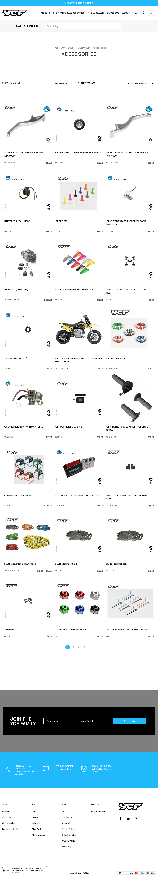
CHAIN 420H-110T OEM (116, 564)
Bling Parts (37, 829)
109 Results (61, 83)
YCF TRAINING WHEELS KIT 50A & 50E (28, 870)
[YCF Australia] (14, 13)
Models (45, 13)
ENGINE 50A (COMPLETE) (16, 289)
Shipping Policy (69, 835)
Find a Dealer (8, 823)
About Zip (66, 823)
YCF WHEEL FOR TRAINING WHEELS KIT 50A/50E (78, 152)
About (126, 13)
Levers (35, 817)
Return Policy (68, 829)
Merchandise (38, 835)
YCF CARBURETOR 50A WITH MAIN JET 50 (23, 427)
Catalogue (113, 13)
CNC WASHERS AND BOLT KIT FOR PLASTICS (127, 629)
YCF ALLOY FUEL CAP (115, 358)
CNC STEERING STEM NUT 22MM (70, 629)
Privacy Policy (68, 841)
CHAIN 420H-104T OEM (66, 564)
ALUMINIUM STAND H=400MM (18, 495)
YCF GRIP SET (61, 221)
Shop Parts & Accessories (69, 13)
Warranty (66, 846)
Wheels (35, 823)
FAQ (63, 811)
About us (6, 817)
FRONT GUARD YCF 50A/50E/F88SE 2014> (75, 289)
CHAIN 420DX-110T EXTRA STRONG (20, 564)
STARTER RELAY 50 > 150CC (17, 221)
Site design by (75, 873)
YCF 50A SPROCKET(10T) (15, 358)
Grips (34, 811)
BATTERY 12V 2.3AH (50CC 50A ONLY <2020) (76, 495)
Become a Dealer (10, 829)
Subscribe (129, 721)
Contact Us (67, 817)
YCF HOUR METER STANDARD (69, 427)
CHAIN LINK (9, 629)
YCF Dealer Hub (98, 811)
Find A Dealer (96, 13)
